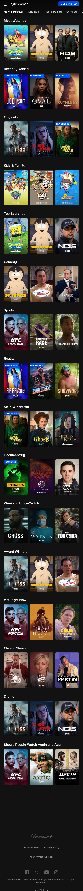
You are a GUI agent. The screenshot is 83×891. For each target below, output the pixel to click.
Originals (34, 11)
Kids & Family (53, 11)
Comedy (71, 11)
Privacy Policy (51, 847)
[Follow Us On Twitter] (36, 872)
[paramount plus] (20, 4)
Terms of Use (31, 847)
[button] (6, 4)
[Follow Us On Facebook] (27, 872)
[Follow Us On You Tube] (46, 872)
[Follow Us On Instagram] (56, 872)
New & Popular (13, 11)
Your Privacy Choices (41, 857)
